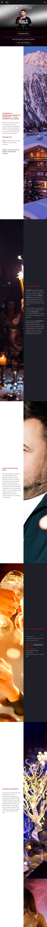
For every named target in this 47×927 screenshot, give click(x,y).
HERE (32, 646)
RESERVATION (23, 34)
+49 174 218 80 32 (23, 43)
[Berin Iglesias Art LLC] (1, 1)
